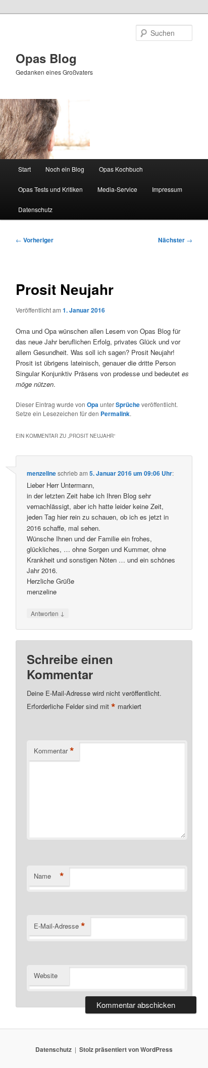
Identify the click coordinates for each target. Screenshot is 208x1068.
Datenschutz (35, 209)
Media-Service (117, 189)
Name (49, 876)
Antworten (48, 613)
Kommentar (54, 751)
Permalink (115, 413)
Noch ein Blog (64, 169)
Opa (92, 404)
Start (24, 169)
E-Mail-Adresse (59, 926)
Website (46, 975)
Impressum (167, 189)
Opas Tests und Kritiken (50, 189)
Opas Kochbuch (121, 169)
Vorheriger (35, 239)
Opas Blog (46, 58)
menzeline (41, 473)
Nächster (175, 239)
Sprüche (128, 404)
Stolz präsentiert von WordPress (126, 1049)
